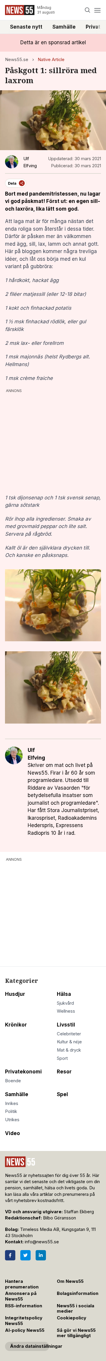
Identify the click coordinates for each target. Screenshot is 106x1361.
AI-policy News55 (24, 1330)
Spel (62, 1094)
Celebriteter (69, 1034)
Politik (11, 1111)
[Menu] (97, 10)
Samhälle (64, 27)
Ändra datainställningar (29, 1346)
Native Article (51, 59)
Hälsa (64, 994)
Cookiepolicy (71, 1318)
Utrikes (12, 1119)
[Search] (87, 10)
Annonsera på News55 (21, 1296)
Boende (13, 1080)
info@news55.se (42, 1241)
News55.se (16, 59)
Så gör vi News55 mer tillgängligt (76, 1333)
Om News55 (70, 1281)
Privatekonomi (23, 1072)
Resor (64, 1072)
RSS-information (23, 1305)
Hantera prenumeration (22, 1284)
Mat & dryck (69, 1050)
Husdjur (15, 994)
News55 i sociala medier (75, 1308)
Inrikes (11, 1103)
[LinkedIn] (41, 1255)
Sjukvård (65, 1003)
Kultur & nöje (69, 1041)
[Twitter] (25, 1255)
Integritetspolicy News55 (23, 1320)
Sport (62, 1058)
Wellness (66, 1011)
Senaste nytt (26, 27)
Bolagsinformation (77, 1293)
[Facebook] (10, 1255)
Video (12, 1133)
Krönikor (16, 1025)
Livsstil (66, 1025)
